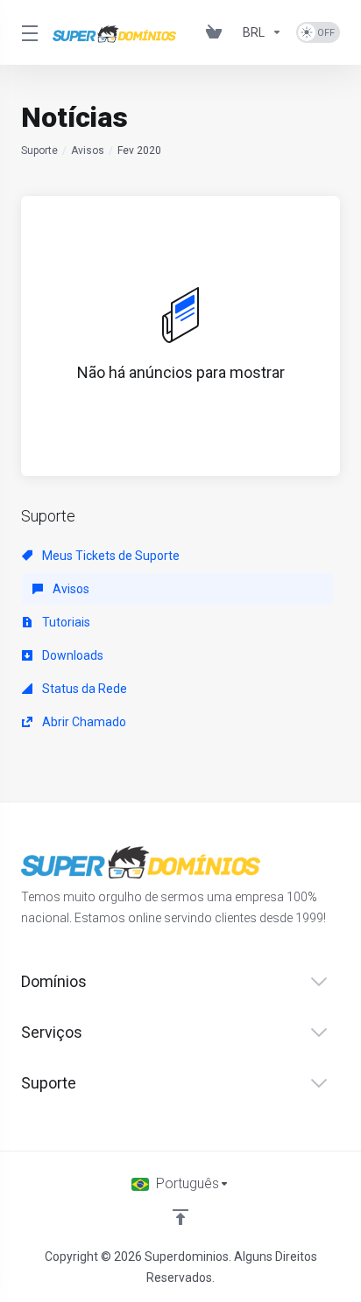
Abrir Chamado (82, 722)
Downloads (71, 655)
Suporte (39, 150)
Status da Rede (83, 689)
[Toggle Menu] (26, 32)
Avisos (87, 150)
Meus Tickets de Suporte (109, 556)
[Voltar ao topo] (180, 1217)
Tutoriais (64, 622)
